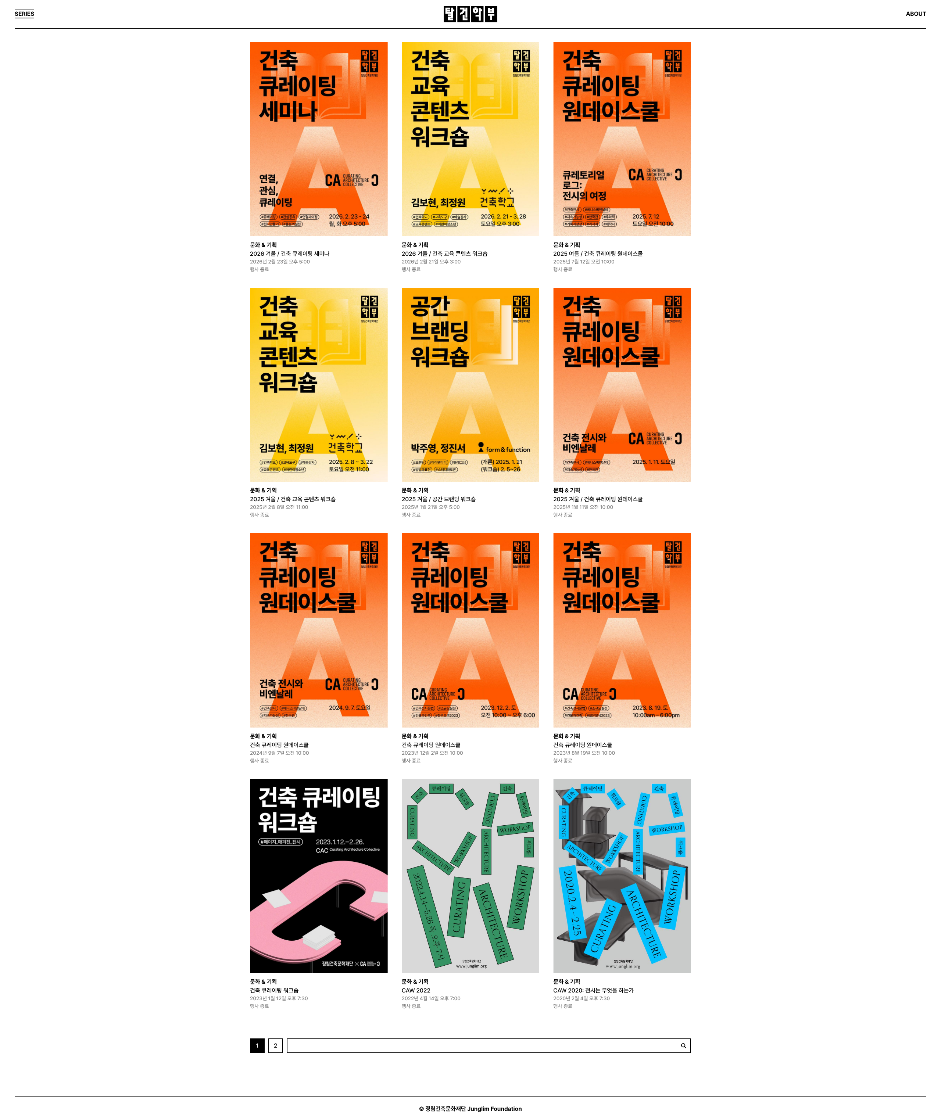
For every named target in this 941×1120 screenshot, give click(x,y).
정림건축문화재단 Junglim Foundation (473, 1108)
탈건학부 (470, 14)
